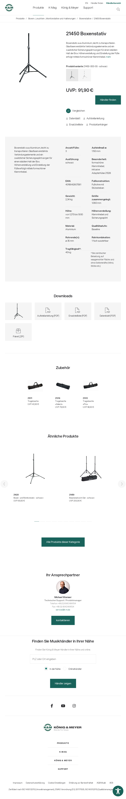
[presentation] (4, 484)
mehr (108, 56)
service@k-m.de (63, 609)
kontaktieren (63, 620)
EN (86, 3)
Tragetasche (33, 401)
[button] (37, 521)
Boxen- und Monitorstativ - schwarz (28, 497)
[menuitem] (38, 7)
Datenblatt (74, 118)
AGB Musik (101, 782)
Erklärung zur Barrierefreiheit (81, 782)
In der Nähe (55, 669)
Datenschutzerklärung (35, 782)
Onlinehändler (75, 669)
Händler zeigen (63, 683)
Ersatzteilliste (76, 124)
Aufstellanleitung (95, 118)
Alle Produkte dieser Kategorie (63, 542)
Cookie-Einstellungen (56, 782)
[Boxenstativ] (85, 75)
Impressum (17, 782)
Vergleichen (78, 110)
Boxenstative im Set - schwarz (81, 497)
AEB (111, 782)
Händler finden (97, 3)
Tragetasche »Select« (60, 402)
